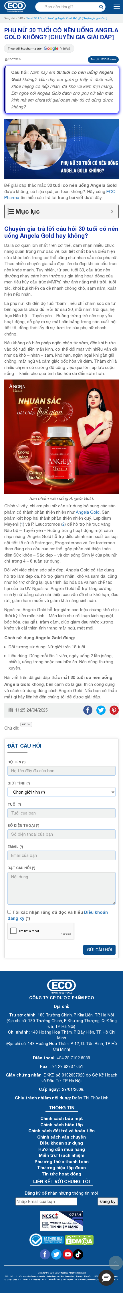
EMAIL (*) (15, 847)
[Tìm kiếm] (101, 6)
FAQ (20, 18)
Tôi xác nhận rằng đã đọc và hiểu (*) (57, 915)
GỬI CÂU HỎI (99, 950)
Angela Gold (88, 512)
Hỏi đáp (26, 724)
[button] (106, 1278)
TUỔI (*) (14, 804)
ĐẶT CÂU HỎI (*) (21, 868)
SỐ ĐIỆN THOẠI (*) (23, 825)
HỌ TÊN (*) (16, 762)
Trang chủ (9, 18)
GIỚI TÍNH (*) (18, 783)
